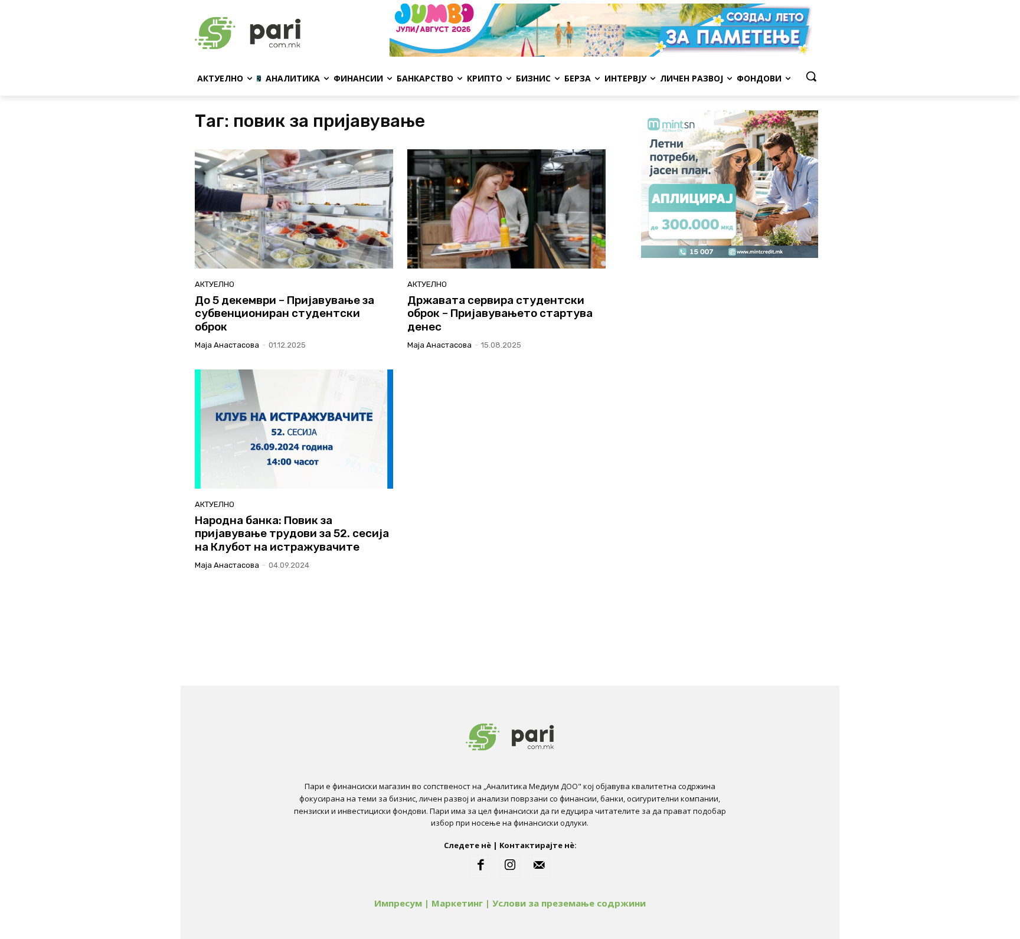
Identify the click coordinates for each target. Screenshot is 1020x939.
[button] (811, 76)
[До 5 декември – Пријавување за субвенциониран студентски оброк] (294, 209)
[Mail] (539, 865)
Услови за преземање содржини (569, 903)
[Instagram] (510, 865)
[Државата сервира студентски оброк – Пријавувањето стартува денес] (506, 209)
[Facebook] (480, 865)
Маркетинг (457, 903)
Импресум (398, 903)
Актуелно (214, 284)
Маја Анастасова (227, 345)
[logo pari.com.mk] (289, 30)
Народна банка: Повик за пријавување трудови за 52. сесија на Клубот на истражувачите (292, 533)
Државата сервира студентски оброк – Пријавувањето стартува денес (500, 313)
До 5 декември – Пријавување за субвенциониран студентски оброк (284, 313)
